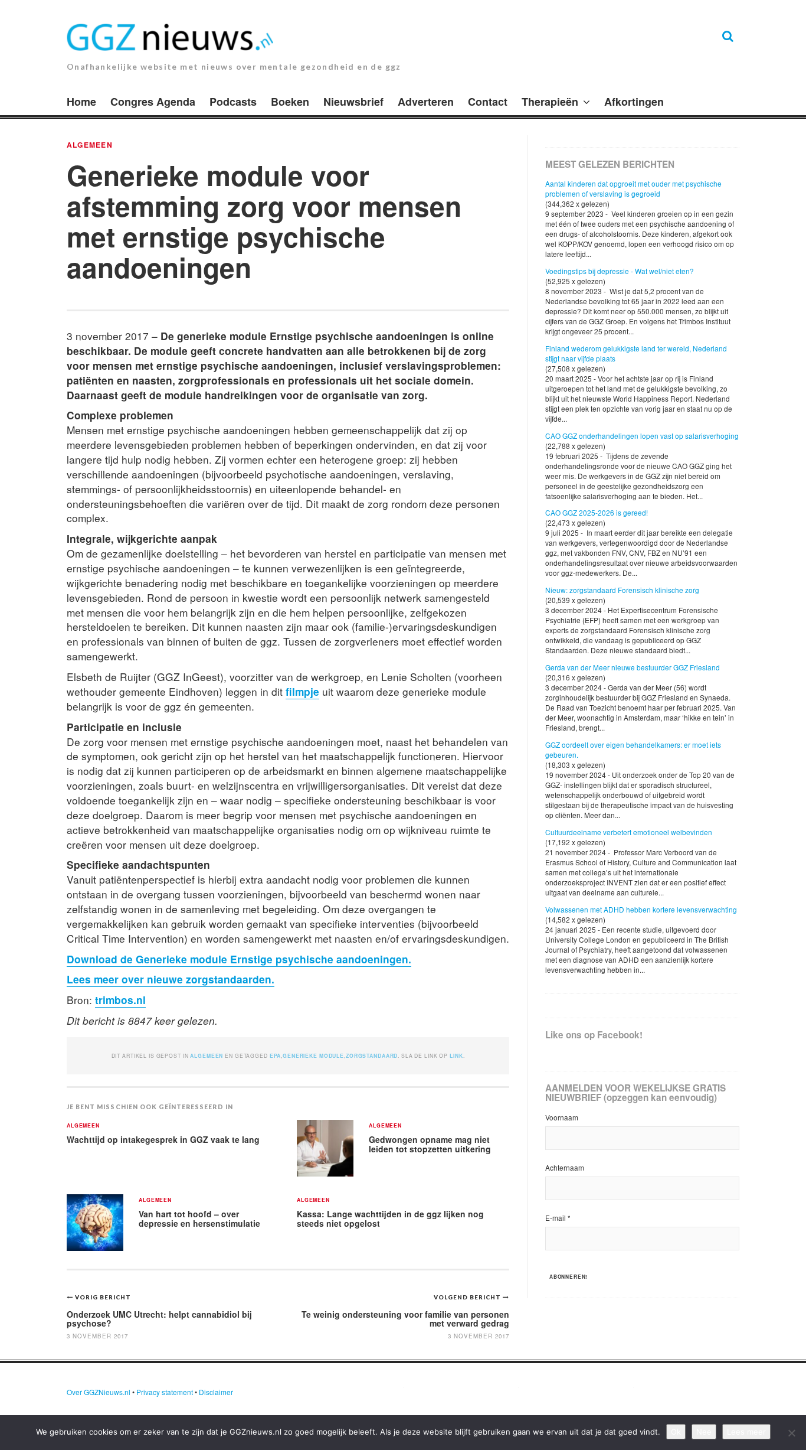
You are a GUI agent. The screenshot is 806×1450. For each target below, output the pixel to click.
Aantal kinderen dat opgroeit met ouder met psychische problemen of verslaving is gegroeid (633, 188)
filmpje (302, 691)
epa (275, 1056)
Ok (676, 1431)
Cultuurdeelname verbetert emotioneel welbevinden (628, 832)
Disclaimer (216, 1392)
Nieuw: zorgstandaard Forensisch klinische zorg (622, 590)
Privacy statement (164, 1392)
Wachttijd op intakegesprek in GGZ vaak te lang (163, 1139)
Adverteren (426, 101)
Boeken (290, 101)
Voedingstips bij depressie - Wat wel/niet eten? (619, 271)
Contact (487, 101)
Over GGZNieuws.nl (98, 1392)
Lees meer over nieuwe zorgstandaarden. (170, 979)
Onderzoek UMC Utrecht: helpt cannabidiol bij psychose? (159, 1318)
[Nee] (791, 1433)
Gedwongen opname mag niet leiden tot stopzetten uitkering (430, 1144)
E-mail (558, 1218)
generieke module (313, 1056)
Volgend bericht (468, 1297)
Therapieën (550, 101)
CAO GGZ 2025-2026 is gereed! (596, 512)
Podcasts (233, 101)
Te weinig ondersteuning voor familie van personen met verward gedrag (405, 1318)
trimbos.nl (120, 999)
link (456, 1056)
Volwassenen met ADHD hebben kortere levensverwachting (641, 909)
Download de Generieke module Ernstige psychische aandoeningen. (239, 959)
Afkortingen (634, 101)
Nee (704, 1431)
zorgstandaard (372, 1056)
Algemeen (90, 144)
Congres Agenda (152, 101)
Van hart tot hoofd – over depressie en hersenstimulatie (199, 1219)
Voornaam (561, 1117)
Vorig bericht (103, 1297)
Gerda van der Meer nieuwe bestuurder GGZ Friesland (632, 667)
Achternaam (564, 1167)
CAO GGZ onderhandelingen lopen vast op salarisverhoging (642, 436)
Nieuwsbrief (353, 101)
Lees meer (746, 1431)
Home (81, 101)
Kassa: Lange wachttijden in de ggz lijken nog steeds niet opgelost (390, 1219)
